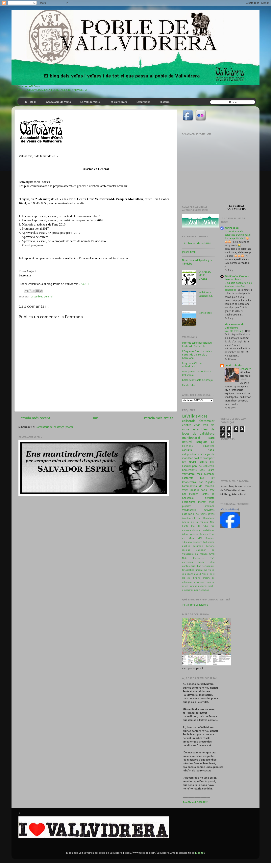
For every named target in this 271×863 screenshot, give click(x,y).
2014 (198, 574)
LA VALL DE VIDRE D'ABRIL (205, 275)
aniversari (187, 562)
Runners (210, 538)
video (211, 570)
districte (209, 498)
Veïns (185, 490)
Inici (96, 418)
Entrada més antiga (157, 418)
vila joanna (188, 574)
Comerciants (189, 470)
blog (212, 562)
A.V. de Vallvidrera (229, 509)
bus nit (207, 478)
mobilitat (187, 458)
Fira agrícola (207, 454)
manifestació (191, 438)
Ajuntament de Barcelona (198, 518)
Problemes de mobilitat (197, 243)
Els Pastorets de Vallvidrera (234, 326)
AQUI (85, 284)
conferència (188, 566)
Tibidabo (187, 542)
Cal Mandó (201, 554)
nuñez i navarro (189, 586)
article (201, 562)
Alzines (194, 534)
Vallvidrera (188, 474)
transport (208, 458)
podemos (202, 586)
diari (198, 566)
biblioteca (208, 446)
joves (211, 514)
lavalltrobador (233, 365)
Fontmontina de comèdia (198, 486)
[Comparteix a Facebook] (37, 291)
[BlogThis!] (30, 291)
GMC (211, 554)
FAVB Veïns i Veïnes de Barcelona (237, 278)
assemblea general (42, 296)
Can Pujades (190, 494)
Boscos (204, 534)
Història (203, 462)
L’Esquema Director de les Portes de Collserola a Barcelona (197, 355)
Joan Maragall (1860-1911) (195, 802)
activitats (209, 510)
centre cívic (191, 425)
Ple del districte (191, 578)
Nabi (184, 558)
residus (186, 550)
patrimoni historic (203, 546)
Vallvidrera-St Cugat (29, 86)
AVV (212, 490)
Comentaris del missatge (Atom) (54, 427)
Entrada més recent (34, 418)
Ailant (185, 534)
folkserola (208, 542)
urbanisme (201, 570)
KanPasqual (232, 228)
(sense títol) (189, 252)
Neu (212, 522)
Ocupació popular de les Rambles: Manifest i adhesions (238, 286)
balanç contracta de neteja (197, 380)
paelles (186, 546)
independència (190, 454)
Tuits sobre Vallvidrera (195, 604)
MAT (200, 538)
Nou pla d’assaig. (234, 331)
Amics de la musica (195, 522)
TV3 (212, 558)
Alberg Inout (208, 574)
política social (199, 490)
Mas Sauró (207, 470)
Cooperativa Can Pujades (198, 482)
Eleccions (187, 446)
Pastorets (187, 478)
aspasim (197, 542)
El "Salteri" (245, 369)
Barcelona (208, 506)
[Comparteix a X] (34, 291)
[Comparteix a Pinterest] (41, 291)
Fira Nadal (189, 462)
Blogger (199, 853)
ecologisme (188, 502)
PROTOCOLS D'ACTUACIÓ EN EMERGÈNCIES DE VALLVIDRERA (52, 90)
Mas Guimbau (205, 474)
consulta (187, 450)
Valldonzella (189, 510)
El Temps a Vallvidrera (236, 207)
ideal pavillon (207, 582)
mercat (202, 502)
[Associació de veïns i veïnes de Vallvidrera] (230, 527)
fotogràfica (188, 570)
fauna (196, 582)
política (198, 458)
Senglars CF (205, 442)
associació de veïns (194, 514)
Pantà (185, 526)
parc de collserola (203, 466)
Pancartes (198, 558)
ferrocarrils (208, 566)
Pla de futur (188, 385)
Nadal (211, 450)
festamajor (206, 421)
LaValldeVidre (195, 416)
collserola (188, 421)
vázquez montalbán (199, 590)
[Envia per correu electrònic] (26, 291)
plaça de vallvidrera (203, 530)
